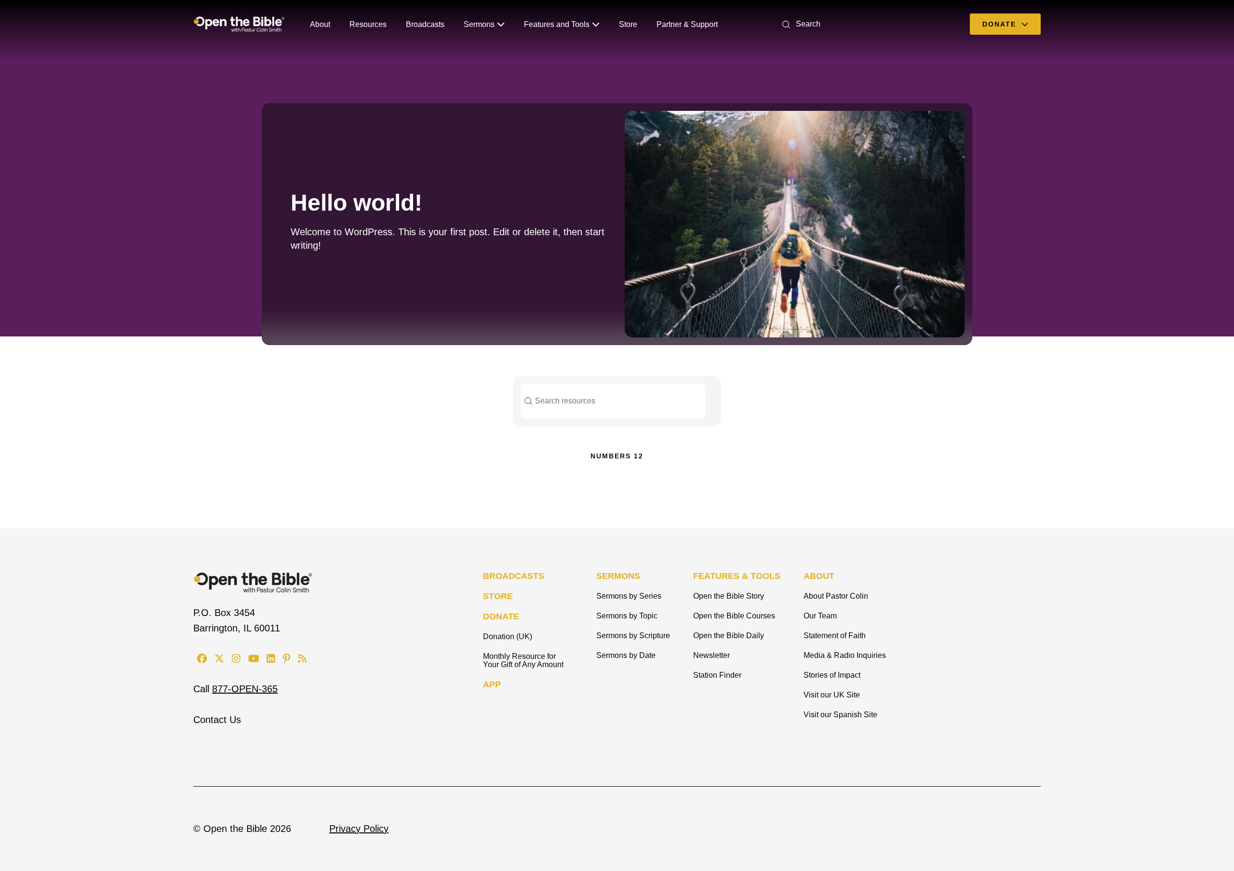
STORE (498, 596)
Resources (368, 24)
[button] (799, 24)
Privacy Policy (359, 828)
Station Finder (717, 675)
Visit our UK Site (832, 695)
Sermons (479, 24)
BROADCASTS (513, 576)
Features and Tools (557, 24)
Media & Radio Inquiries (845, 655)
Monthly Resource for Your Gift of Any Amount (523, 660)
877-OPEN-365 (245, 688)
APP (492, 684)
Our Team (820, 616)
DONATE (501, 616)
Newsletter (711, 655)
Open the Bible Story (728, 596)
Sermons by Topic (626, 616)
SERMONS (618, 576)
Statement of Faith (835, 635)
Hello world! (356, 202)
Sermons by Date (626, 655)
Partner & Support (687, 24)
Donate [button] (1000, 24)
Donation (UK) (507, 636)
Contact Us (217, 719)
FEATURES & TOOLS (736, 576)
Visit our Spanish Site (840, 714)
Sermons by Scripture (633, 635)
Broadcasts (425, 24)
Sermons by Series (628, 596)
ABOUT (819, 576)
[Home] (239, 24)
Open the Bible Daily (728, 635)
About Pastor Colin (836, 596)
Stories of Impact (832, 675)
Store (628, 24)
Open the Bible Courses (734, 616)
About (320, 24)
